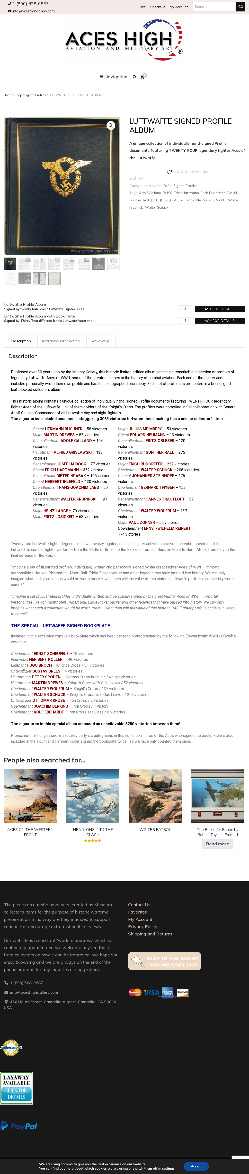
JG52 (163, 200)
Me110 (221, 200)
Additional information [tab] (61, 340)
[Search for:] (214, 6)
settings (168, 1168)
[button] (111, 125)
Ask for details (220, 309)
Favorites (137, 912)
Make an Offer (160, 185)
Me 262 (208, 200)
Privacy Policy (142, 926)
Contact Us (139, 904)
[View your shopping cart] (142, 77)
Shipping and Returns (150, 934)
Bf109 (167, 193)
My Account (140, 919)
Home (8, 95)
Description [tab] (21, 340)
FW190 (232, 193)
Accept (196, 1166)
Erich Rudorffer (213, 193)
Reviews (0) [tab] (101, 340)
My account (179, 7)
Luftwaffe (193, 200)
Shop (18, 95)
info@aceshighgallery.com (33, 11)
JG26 (154, 200)
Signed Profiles (35, 95)
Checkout (157, 7)
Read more (217, 844)
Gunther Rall (139, 200)
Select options (30, 795)
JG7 (181, 200)
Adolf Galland (150, 193)
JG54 (173, 200)
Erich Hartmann (186, 193)
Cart (142, 7)
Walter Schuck (156, 207)
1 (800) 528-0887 (30, 3)
